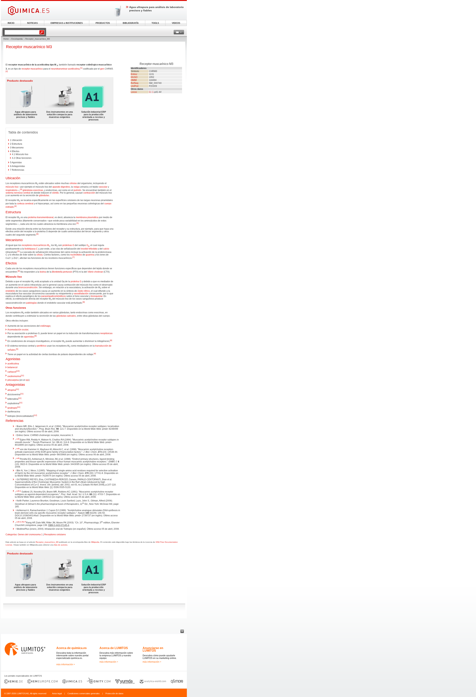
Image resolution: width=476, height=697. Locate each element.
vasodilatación (81, 293)
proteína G (76, 281)
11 (22, 375)
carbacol (11, 372)
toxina (43, 272)
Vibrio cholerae (95, 272)
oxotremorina (14, 376)
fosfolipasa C (31, 248)
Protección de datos (114, 693)
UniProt (134, 86)
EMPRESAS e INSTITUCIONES (67, 23)
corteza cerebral (25, 203)
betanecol (12, 367)
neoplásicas (106, 333)
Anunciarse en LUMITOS (153, 649)
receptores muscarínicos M (36, 245)
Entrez (134, 74)
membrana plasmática (87, 217)
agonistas (29, 336)
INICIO (11, 23)
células (73, 183)
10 (18, 371)
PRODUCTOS (103, 23)
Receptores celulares (55, 534)
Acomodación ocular (17, 329)
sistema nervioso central (18, 192)
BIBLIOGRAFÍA (131, 23)
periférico (41, 346)
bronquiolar (96, 296)
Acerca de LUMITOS (113, 648)
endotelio (10, 291)
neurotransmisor (59, 68)
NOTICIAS (32, 23)
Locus (134, 92)
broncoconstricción (28, 287)
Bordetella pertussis (62, 272)
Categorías (11, 534)
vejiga (76, 187)
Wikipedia (95, 542)
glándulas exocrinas (33, 190)
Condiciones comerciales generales (83, 693)
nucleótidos (76, 254)
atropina (11, 390)
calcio (106, 248)
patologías (31, 303)
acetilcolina (74, 68)
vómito (55, 192)
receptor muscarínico (32, 68)
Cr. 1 (151, 92)
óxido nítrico (84, 291)
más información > (65, 664)
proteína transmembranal (41, 217)
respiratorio (11, 190)
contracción (89, 192)
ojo (27, 380)
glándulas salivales (66, 316)
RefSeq (134, 83)
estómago (45, 326)
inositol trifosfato (89, 248)
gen (102, 68)
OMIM (134, 80)
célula (39, 254)
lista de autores (60, 545)
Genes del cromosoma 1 (30, 534)
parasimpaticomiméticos (53, 296)
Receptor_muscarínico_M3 (47, 542)
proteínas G (68, 245)
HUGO (134, 77)
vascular (103, 187)
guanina (90, 254)
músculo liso (12, 187)
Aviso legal (57, 693)
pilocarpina (13, 380)
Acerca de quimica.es (71, 648)
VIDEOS (176, 23)
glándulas (44, 195)
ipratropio (12, 408)
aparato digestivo (61, 187)
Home (6, 39)
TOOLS (155, 23)
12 (35, 415)
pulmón (77, 190)
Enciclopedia (17, 39)
